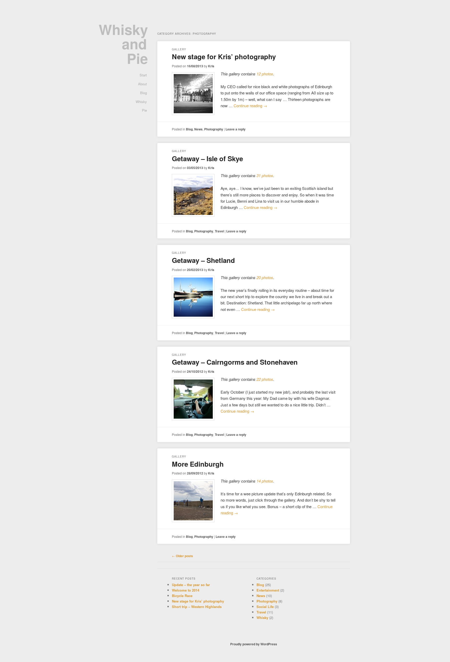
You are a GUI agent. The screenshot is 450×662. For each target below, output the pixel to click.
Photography (213, 129)
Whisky (141, 101)
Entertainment (268, 590)
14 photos (265, 481)
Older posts (182, 555)
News (198, 129)
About (142, 83)
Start (143, 75)
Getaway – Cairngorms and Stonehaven (235, 362)
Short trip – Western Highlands (197, 606)
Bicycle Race (182, 595)
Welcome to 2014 (185, 590)
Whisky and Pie (123, 43)
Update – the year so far (191, 584)
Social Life (265, 606)
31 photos (265, 175)
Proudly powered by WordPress (253, 644)
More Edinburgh (198, 464)
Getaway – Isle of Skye (207, 158)
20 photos (265, 277)
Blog (143, 92)
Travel (219, 231)
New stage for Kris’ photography (224, 56)
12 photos (265, 73)
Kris (211, 66)
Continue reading (250, 105)
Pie (144, 110)
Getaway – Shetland (203, 260)
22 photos (265, 379)
